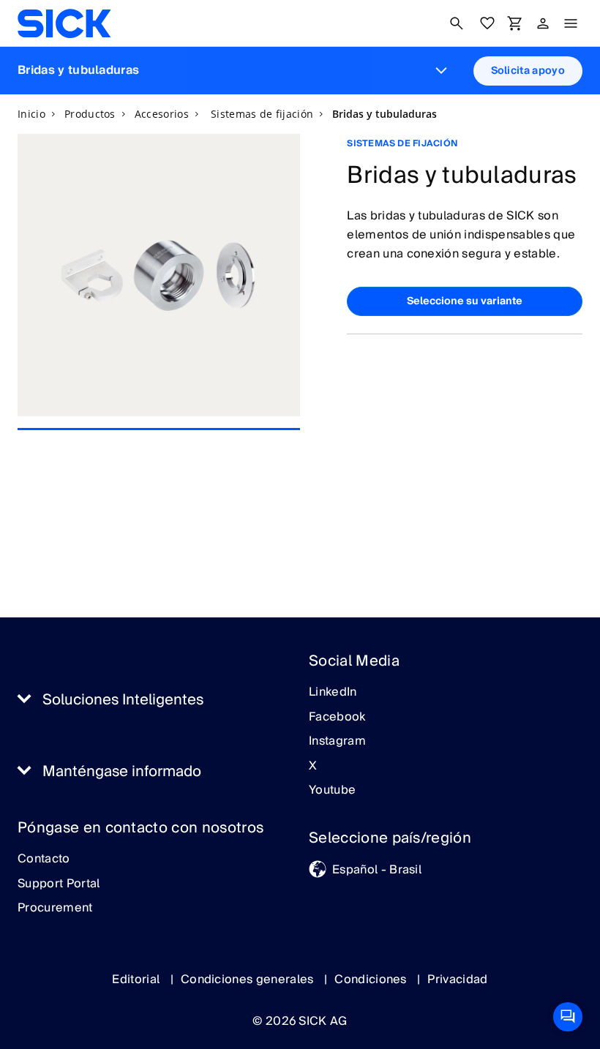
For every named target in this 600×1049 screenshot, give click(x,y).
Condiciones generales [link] (249, 979)
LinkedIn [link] (333, 692)
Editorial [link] (137, 979)
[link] (64, 23)
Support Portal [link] (59, 884)
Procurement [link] (55, 908)
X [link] (313, 766)
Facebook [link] (337, 717)
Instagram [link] (337, 741)
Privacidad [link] (457, 979)
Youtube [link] (332, 790)
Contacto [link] (44, 859)
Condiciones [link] (372, 979)
